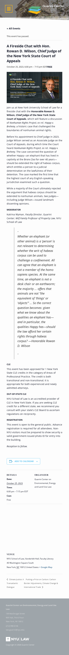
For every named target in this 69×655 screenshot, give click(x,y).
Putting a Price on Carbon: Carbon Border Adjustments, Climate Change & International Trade (41, 583)
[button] (8, 9)
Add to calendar (24, 461)
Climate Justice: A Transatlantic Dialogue (15, 583)
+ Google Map (45, 567)
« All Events (13, 28)
